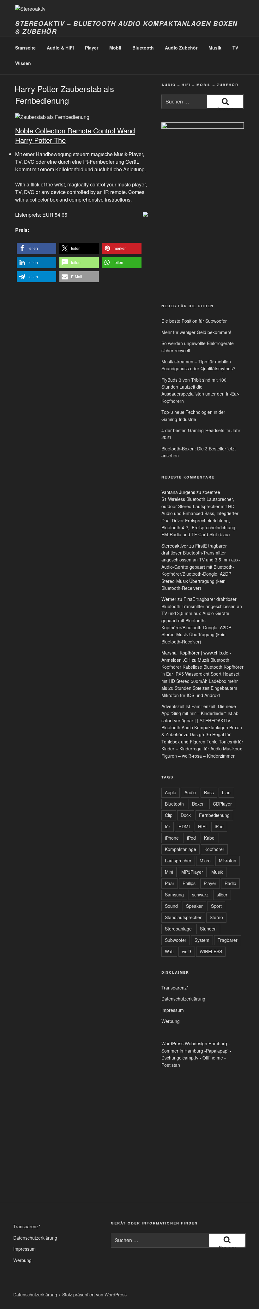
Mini (169, 872)
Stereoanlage (178, 928)
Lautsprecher (178, 860)
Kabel (209, 838)
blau (226, 792)
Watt (169, 951)
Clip (168, 815)
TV (235, 47)
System (202, 940)
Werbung (170, 1021)
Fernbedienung (214, 815)
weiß (186, 951)
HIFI (202, 826)
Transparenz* (174, 987)
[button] (36, 248)
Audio (190, 792)
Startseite (25, 47)
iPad (219, 826)
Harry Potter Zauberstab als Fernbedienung (64, 94)
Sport (216, 906)
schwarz (200, 894)
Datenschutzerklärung (183, 998)
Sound (171, 906)
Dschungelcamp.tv (179, 1057)
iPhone (172, 838)
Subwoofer (175, 940)
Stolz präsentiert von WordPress (94, 1294)
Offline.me (212, 1057)
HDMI (184, 826)
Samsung (174, 894)
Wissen (23, 63)
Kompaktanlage (180, 849)
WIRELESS (211, 951)
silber (222, 894)
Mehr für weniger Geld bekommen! (196, 332)
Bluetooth (143, 47)
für (167, 826)
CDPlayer (222, 804)
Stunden (208, 928)
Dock (186, 815)
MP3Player (192, 872)
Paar (169, 883)
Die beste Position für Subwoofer (194, 321)
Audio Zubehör (181, 47)
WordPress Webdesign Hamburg (194, 1043)
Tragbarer (228, 940)
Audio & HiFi (60, 47)
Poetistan (170, 1065)
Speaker (194, 906)
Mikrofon (227, 860)
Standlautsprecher (183, 917)
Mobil (115, 47)
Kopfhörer (214, 849)
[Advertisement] (177, 249)
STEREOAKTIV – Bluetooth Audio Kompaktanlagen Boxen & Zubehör (126, 27)
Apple (170, 792)
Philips (189, 883)
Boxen (198, 804)
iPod (191, 838)
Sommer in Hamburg (182, 1051)
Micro (205, 860)
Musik (214, 47)
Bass (209, 792)
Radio (230, 883)
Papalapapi (217, 1051)
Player (91, 47)
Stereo (216, 917)
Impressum (172, 1010)
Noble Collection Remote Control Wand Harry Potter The (75, 135)
